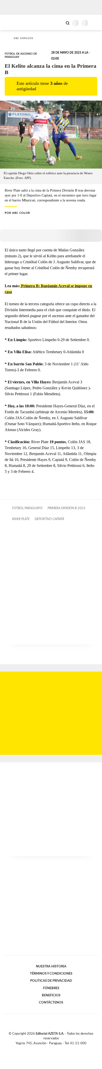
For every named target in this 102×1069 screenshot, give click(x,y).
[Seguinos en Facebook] (44, 1049)
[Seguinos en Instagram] (59, 1049)
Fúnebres (51, 988)
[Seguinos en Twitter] (49, 1049)
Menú (95, 23)
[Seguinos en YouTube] (54, 1049)
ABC (13, 22)
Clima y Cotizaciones (59, 22)
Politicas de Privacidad (51, 980)
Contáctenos (51, 1002)
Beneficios (51, 995)
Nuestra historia (51, 966)
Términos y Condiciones (51, 973)
